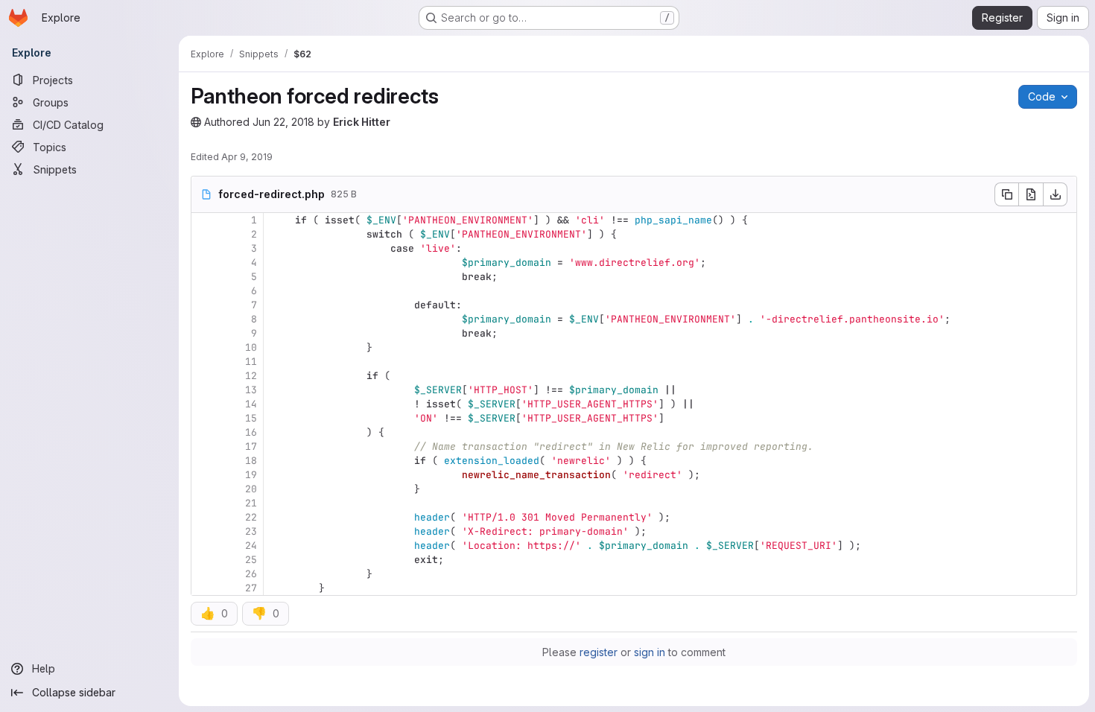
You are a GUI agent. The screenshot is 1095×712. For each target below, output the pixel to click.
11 (251, 361)
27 (251, 588)
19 (251, 474)
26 (251, 574)
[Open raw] (1031, 194)
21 (251, 503)
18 (251, 460)
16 (251, 432)
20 (251, 489)
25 (251, 559)
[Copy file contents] (1006, 194)
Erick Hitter (361, 121)
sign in (649, 652)
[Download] (1055, 194)
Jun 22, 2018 (283, 121)
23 (251, 531)
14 (251, 404)
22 (251, 517)
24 (251, 545)
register (599, 652)
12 (251, 375)
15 (251, 418)
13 (251, 390)
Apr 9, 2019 (247, 156)
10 (251, 347)
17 (251, 446)
